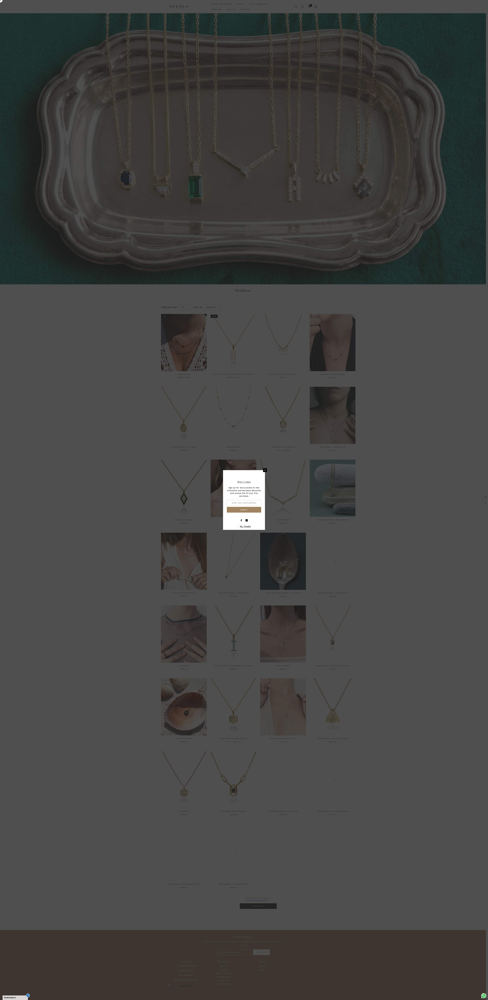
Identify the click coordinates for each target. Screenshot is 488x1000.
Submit (244, 510)
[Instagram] (246, 520)
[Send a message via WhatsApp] (484, 996)
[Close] (265, 470)
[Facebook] (241, 520)
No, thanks (245, 526)
